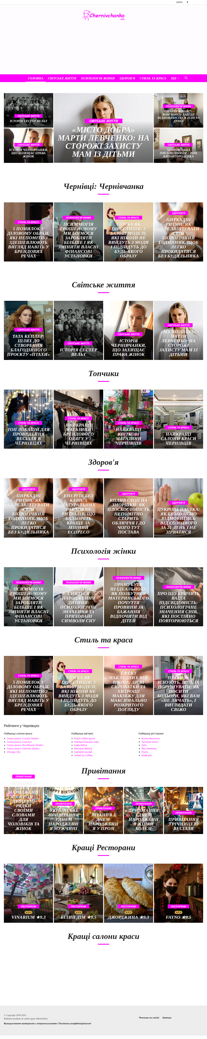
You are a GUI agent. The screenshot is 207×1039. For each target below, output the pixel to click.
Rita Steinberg (149, 748)
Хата (144, 745)
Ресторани (28, 906)
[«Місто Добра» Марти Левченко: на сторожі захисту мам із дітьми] (103, 128)
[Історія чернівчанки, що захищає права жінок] (128, 330)
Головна (35, 78)
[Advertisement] (103, 50)
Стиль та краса (153, 78)
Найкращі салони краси (18, 733)
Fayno (145, 751)
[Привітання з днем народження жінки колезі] (143, 810)
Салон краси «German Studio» (23, 748)
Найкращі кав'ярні (82, 733)
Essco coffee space (84, 738)
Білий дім (147, 755)
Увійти (179, 2)
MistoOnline (42, 1018)
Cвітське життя (62, 78)
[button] (186, 78)
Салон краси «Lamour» (19, 741)
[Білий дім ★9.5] (78, 893)
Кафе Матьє (80, 745)
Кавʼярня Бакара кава (86, 741)
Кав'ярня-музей (83, 751)
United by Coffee (83, 755)
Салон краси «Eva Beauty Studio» (25, 745)
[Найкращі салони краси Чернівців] (178, 419)
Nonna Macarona (151, 738)
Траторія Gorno (150, 741)
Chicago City (13, 751)
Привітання (24, 776)
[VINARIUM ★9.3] (28, 893)
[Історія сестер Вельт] (28, 110)
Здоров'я (178, 213)
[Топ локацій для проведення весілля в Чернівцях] (28, 419)
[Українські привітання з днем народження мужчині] (63, 810)
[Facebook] (187, 2)
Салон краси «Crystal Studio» (23, 738)
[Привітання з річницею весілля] (183, 810)
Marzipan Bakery (83, 748)
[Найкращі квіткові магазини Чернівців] (128, 419)
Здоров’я (127, 78)
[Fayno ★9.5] (178, 893)
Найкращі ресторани (151, 733)
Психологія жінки (98, 78)
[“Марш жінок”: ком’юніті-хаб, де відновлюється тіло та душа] (178, 110)
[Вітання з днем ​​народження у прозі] (103, 810)
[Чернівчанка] (103, 15)
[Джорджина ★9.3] (128, 893)
